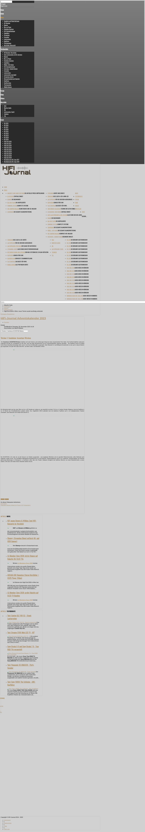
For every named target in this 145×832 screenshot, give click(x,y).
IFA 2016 (6, 125)
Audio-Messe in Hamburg (90, 296)
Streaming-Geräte (9, 77)
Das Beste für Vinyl (61, 206)
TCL (5, 116)
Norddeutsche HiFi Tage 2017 (11, 160)
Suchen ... (84, 216)
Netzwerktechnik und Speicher (12, 79)
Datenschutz (7, 823)
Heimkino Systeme (9, 29)
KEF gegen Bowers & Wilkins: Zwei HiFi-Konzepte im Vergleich (21, 522)
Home (2, 10)
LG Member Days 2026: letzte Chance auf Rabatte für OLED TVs (22, 557)
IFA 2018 (6, 129)
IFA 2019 (6, 131)
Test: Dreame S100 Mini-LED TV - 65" (21, 632)
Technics (6, 114)
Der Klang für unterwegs (28, 246)
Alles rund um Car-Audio (74, 215)
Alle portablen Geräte (22, 265)
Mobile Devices (8, 87)
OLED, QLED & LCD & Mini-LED (60, 196)
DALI (5, 106)
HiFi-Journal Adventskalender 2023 (23, 318)
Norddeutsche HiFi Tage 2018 (11, 162)
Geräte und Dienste (59, 193)
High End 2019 (7, 148)
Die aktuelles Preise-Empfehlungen (34, 193)
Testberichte (4, 49)
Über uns (6, 829)
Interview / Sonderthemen (10, 69)
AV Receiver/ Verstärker (10, 53)
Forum (2, 91)
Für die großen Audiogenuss (63, 199)
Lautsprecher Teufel (9, 112)
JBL (5, 110)
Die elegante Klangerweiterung (23, 212)
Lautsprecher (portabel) (10, 75)
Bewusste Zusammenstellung (23, 258)
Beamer (6, 25)
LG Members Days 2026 (25, 563)
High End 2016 (7, 141)
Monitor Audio (7, 108)
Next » (7, 499)
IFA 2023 (6, 135)
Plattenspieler (7, 43)
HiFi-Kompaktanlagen (9, 31)
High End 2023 (8, 152)
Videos (2, 98)
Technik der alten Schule (68, 209)
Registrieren (10, 314)
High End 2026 (8, 158)
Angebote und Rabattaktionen (11, 21)
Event (2, 120)
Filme (2, 94)
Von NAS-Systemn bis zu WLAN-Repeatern (36, 252)
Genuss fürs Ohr (58, 203)
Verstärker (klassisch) (10, 45)
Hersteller (3, 102)
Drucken (6, 322)
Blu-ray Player (7, 27)
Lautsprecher (7, 39)
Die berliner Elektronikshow (79, 240)
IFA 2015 (6, 123)
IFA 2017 (6, 127)
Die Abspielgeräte (21, 203)
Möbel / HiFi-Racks (9, 65)
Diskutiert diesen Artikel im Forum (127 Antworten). (16, 505)
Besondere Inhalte (68, 237)
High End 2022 (8, 150)
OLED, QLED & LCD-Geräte (19, 240)
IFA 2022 (6, 133)
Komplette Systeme (22, 206)
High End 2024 (8, 154)
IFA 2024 (6, 137)
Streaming (6, 35)
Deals (2, 13)
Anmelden (4, 503)
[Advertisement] (42, 478)
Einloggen (4, 314)
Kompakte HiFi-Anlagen (65, 234)
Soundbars (6, 33)
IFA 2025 (6, 139)
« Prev (3, 499)
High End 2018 (7, 146)
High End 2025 (8, 156)
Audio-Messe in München (82, 268)
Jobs (5, 826)
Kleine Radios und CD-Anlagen (27, 209)
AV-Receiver (7, 23)
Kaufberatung (7, 83)
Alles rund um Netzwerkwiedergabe (28, 249)
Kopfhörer (6, 41)
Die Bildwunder (16, 199)
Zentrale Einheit (18, 196)
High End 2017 (7, 143)
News (2, 17)
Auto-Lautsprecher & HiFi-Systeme (13, 55)
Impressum (7, 820)
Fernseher (6, 37)
